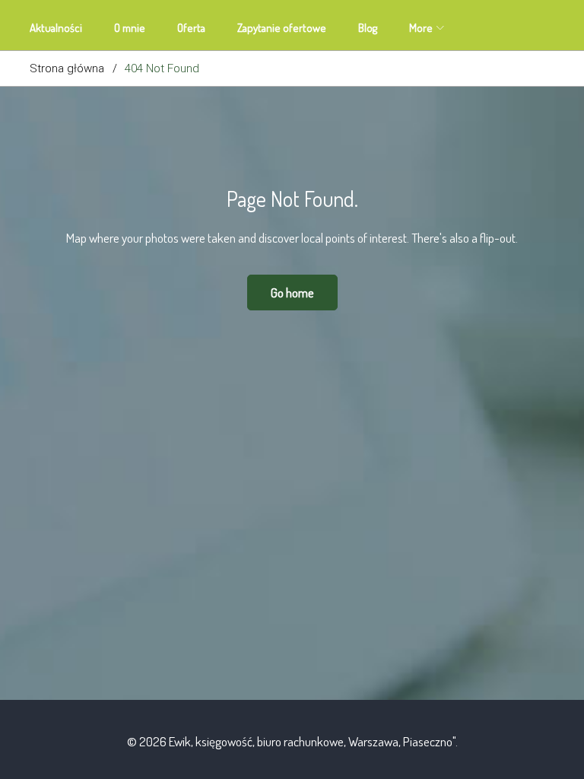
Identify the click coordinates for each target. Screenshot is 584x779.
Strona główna (67, 68)
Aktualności (56, 28)
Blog (367, 28)
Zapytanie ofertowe (281, 28)
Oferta (191, 28)
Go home (292, 292)
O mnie (129, 28)
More (421, 28)
